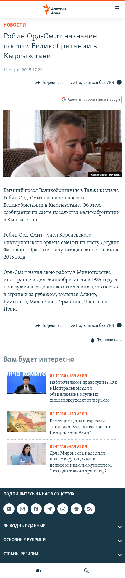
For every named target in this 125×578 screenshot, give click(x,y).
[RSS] (89, 509)
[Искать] (86, 570)
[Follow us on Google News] (76, 509)
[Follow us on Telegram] (49, 509)
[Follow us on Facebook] (36, 509)
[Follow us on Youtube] (9, 509)
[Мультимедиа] (38, 570)
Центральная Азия (68, 376)
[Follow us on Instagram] (22, 509)
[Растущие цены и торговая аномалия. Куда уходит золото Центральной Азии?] (26, 421)
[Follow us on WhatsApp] (62, 509)
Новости (14, 25)
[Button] (49, 83)
